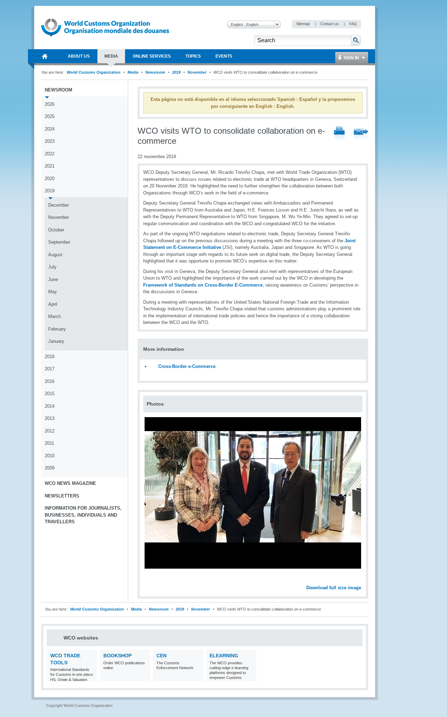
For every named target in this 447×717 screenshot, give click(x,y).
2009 (49, 468)
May (52, 291)
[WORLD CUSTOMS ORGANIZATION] (44, 56)
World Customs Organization (94, 72)
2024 (49, 129)
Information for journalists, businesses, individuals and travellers (83, 514)
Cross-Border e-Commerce (186, 366)
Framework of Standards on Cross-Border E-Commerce (203, 285)
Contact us (330, 24)
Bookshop (117, 655)
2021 (49, 166)
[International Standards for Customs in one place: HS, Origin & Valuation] (91, 676)
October (56, 229)
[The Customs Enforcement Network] (197, 676)
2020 (49, 178)
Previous (150, 580)
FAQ (353, 24)
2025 (49, 116)
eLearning (224, 655)
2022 (49, 153)
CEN (161, 655)
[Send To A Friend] (361, 134)
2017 (49, 368)
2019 (176, 72)
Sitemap (303, 24)
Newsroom (155, 72)
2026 (49, 104)
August (55, 254)
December (58, 205)
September (59, 242)
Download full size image (333, 587)
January (56, 341)
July (52, 266)
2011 (49, 443)
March (54, 316)
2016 (49, 381)
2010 (49, 455)
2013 (49, 418)
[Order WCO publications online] (144, 676)
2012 (49, 431)
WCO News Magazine (70, 483)
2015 (49, 393)
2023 (49, 141)
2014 (49, 406)
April (52, 304)
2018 (49, 356)
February (57, 329)
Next (359, 580)
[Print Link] (339, 134)
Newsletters (62, 495)
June (53, 279)
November (197, 72)
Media (132, 72)
